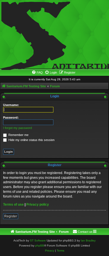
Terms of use (13, 204)
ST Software (38, 240)
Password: (11, 117)
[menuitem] (37, 72)
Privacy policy (37, 204)
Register (10, 216)
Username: (11, 105)
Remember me (18, 135)
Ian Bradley (88, 240)
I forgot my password (17, 128)
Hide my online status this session (31, 140)
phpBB (39, 245)
